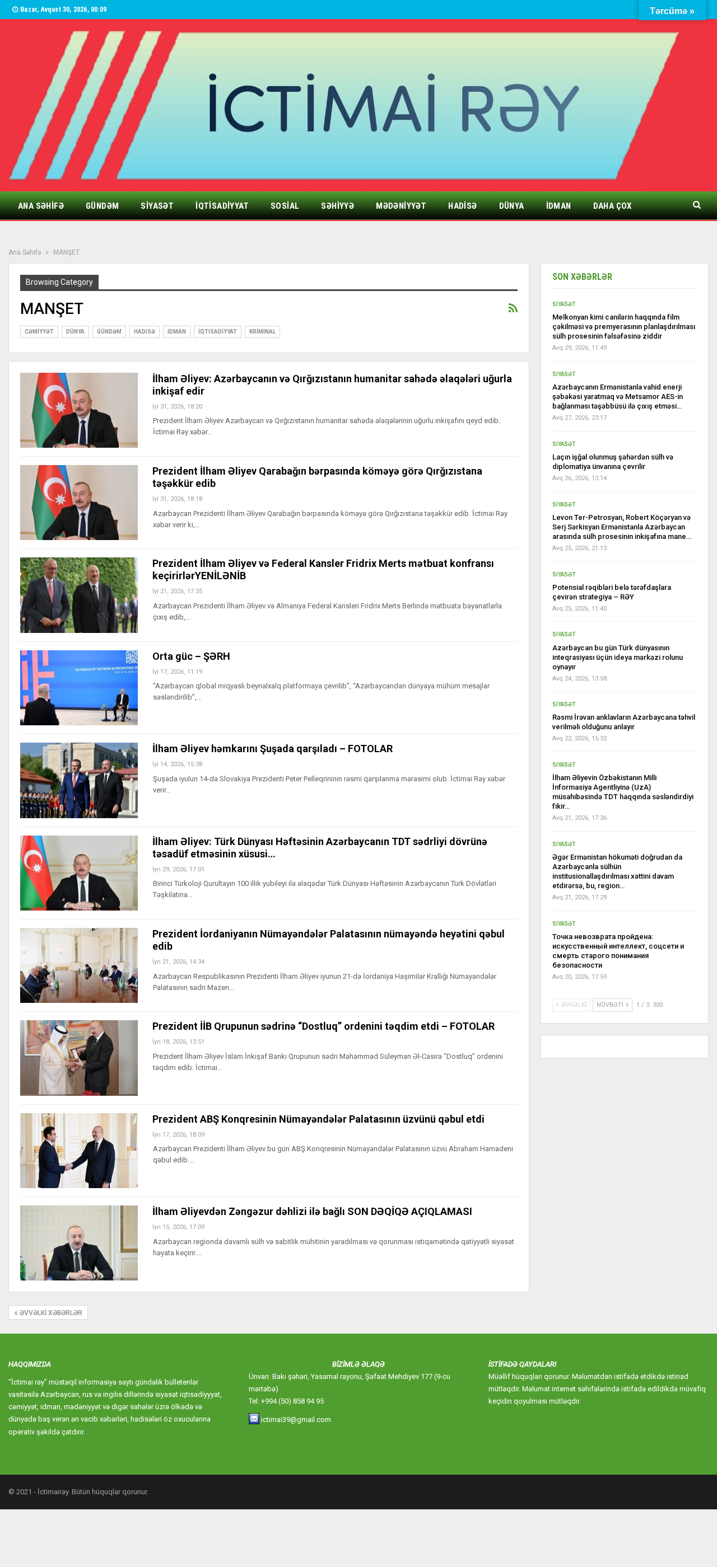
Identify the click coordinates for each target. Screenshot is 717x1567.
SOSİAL (285, 206)
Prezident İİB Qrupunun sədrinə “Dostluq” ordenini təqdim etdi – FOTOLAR (323, 1026)
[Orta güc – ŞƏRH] (79, 687)
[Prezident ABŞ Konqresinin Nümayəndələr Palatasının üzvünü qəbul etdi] (79, 1150)
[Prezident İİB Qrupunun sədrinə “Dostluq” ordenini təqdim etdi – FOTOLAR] (79, 1057)
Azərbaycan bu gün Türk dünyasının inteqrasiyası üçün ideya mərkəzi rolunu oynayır (617, 657)
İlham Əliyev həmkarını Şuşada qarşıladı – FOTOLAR (272, 748)
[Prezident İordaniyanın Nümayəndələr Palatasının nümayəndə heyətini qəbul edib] (79, 965)
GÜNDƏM (102, 206)
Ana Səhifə (41, 206)
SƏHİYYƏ (337, 206)
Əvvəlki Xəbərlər (50, 1313)
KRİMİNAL (262, 332)
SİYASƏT (157, 206)
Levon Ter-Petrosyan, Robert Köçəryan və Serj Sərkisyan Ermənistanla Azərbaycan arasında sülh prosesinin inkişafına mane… (621, 527)
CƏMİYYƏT (39, 332)
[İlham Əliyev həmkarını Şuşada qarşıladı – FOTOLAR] (79, 780)
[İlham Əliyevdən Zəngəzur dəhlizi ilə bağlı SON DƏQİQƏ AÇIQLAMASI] (79, 1242)
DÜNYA (511, 206)
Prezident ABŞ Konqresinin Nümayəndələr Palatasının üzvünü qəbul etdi (318, 1119)
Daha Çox (612, 206)
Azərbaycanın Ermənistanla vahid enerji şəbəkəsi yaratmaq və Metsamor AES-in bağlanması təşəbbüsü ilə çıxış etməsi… (617, 396)
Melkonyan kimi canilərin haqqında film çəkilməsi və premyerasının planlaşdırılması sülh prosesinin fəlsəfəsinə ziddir (623, 326)
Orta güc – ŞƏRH (191, 656)
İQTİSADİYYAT (222, 206)
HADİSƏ (462, 206)
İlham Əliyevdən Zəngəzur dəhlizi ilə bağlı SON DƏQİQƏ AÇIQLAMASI (312, 1211)
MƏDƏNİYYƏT (401, 206)
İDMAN (558, 206)
